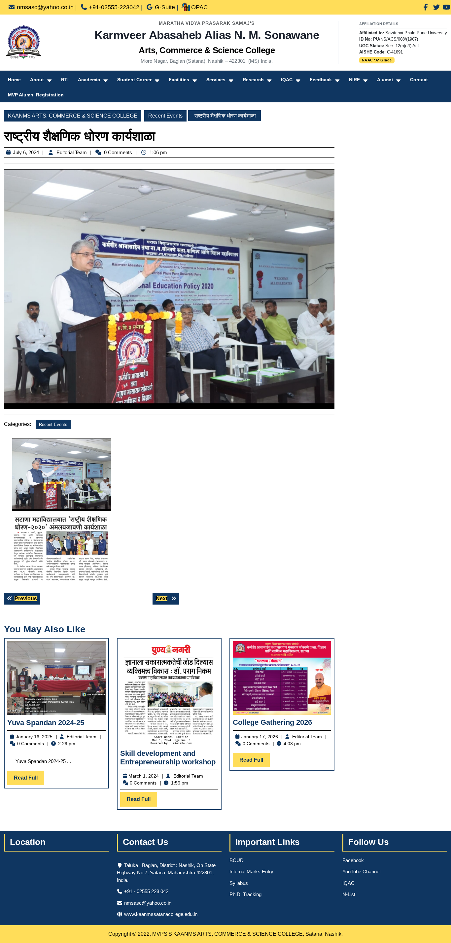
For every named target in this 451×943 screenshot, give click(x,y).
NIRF (354, 79)
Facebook (353, 860)
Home (14, 79)
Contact (419, 79)
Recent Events (165, 116)
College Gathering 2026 (272, 722)
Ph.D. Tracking (245, 894)
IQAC (287, 79)
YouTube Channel (361, 871)
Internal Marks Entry (251, 871)
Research (253, 79)
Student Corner (134, 79)
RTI (65, 79)
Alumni (385, 79)
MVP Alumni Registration (36, 94)
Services (216, 79)
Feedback (321, 79)
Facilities (179, 79)
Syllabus (238, 883)
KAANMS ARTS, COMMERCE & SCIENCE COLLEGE (72, 116)
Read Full (29, 780)
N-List (348, 894)
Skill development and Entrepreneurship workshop (168, 757)
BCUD (236, 860)
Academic (89, 79)
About (37, 79)
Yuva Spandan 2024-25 (45, 722)
